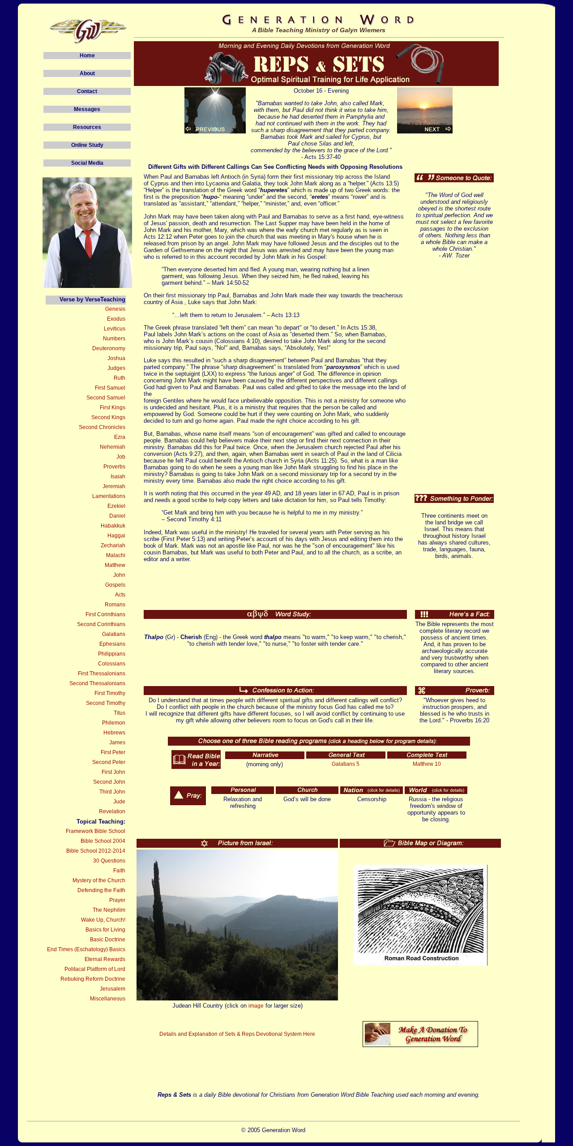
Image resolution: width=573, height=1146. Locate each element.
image (256, 1006)
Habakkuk (113, 526)
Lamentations (108, 496)
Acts (120, 595)
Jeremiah (114, 486)
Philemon (113, 723)
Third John (112, 792)
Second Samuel (105, 398)
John (119, 575)
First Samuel (110, 388)
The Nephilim (109, 910)
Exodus (116, 319)
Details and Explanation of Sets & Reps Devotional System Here (237, 1034)
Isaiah (118, 476)
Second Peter (108, 762)
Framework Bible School (95, 831)
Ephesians (112, 644)
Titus (119, 713)
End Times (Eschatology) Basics (86, 949)
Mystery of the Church (99, 880)
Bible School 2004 (103, 841)
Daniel (117, 516)
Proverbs (114, 467)
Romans (115, 604)
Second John (109, 782)
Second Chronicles (102, 427)
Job (120, 457)
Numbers (114, 338)
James (117, 742)
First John (113, 772)
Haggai (116, 535)
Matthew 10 (427, 764)
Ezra (119, 437)
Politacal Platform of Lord (94, 969)
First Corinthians (105, 614)
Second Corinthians (101, 624)
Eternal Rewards (105, 959)
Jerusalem (112, 989)
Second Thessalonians (97, 683)
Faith (119, 870)
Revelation (112, 811)
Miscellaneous (107, 999)
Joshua (116, 358)
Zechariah (113, 545)
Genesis (115, 309)
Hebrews (114, 733)
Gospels (115, 585)
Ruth (119, 378)
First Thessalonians (101, 673)
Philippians (111, 654)
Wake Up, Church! (103, 920)
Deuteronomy (108, 348)
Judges (116, 368)
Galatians (113, 634)
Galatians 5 (345, 764)
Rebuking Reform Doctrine (92, 979)
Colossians (111, 664)
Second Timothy (105, 703)
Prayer (117, 900)
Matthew (115, 565)
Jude (119, 801)
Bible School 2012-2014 (95, 851)
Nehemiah (112, 447)
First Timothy (109, 693)
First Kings (112, 407)
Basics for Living (105, 930)
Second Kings (108, 417)
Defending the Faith (101, 890)
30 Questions (109, 861)
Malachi (115, 555)
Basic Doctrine (107, 939)
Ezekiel (116, 506)
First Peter (113, 752)
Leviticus (114, 329)
